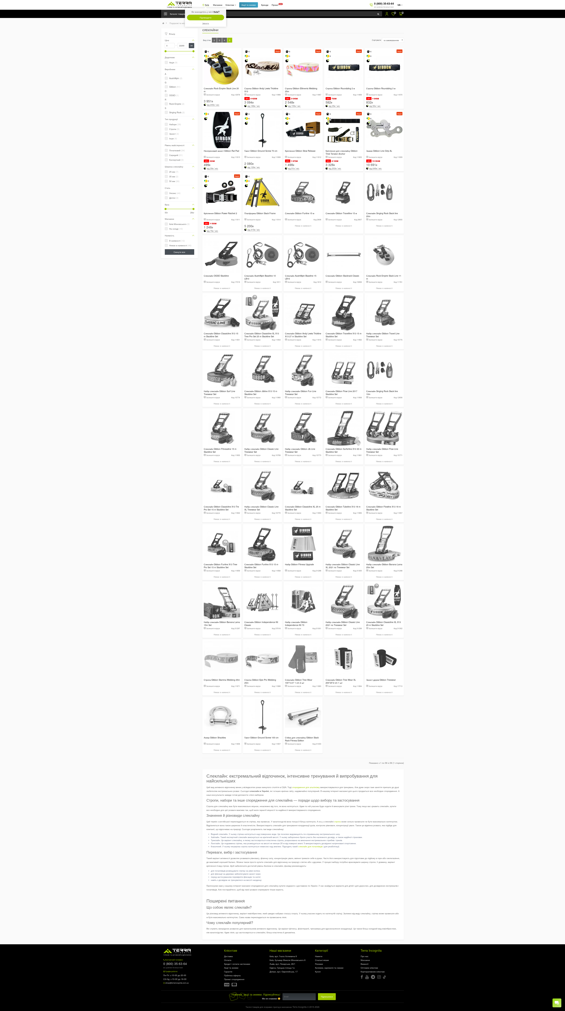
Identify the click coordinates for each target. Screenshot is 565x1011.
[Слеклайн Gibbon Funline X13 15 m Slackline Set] (262, 543)
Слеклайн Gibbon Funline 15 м (299, 213)
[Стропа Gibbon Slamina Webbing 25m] (222, 659)
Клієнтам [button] (230, 4)
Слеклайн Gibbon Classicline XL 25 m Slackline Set (303, 508)
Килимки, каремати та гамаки (329, 967)
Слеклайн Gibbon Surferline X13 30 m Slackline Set (344, 450)
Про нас (364, 956)
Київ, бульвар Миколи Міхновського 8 (287, 960)
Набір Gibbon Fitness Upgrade (299, 564)
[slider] (165, 51)
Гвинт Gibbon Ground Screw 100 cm (261, 737)
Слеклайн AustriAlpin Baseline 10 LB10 (260, 277)
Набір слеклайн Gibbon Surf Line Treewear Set (219, 393)
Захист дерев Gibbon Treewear (381, 679)
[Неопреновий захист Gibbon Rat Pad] (222, 130)
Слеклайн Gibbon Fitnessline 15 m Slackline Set (220, 450)
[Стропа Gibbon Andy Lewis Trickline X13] (262, 67)
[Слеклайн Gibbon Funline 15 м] (303, 192)
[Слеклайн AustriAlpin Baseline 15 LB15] (303, 255)
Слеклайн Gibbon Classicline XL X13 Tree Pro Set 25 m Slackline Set (261, 335)
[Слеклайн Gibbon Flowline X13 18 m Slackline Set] (384, 486)
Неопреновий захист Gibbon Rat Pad (221, 150)
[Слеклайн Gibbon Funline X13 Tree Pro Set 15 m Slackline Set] (222, 543)
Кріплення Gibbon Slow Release (300, 150)
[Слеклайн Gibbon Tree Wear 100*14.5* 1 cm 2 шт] (303, 659)
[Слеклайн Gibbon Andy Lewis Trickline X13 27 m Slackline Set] (303, 313)
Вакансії (364, 963)
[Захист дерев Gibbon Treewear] (384, 659)
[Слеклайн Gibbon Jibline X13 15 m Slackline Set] (262, 370)
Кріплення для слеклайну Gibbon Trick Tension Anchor (342, 152)
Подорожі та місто (178, 23)
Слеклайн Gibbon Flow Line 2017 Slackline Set (341, 393)
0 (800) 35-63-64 (384, 3)
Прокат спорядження (234, 979)
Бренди (264, 4)
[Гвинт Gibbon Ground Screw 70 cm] (262, 130)
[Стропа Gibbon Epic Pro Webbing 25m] (262, 659)
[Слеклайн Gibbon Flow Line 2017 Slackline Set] (344, 370)
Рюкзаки (319, 963)
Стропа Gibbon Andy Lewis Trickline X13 (261, 90)
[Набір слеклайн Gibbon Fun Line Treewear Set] (303, 370)
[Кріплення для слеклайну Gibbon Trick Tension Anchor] (344, 130)
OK (191, 45)
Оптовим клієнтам (369, 967)
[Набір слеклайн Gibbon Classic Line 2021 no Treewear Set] (344, 601)
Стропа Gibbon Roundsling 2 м (340, 88)
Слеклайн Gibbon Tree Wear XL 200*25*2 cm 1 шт (341, 681)
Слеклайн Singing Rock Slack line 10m (382, 393)
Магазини (217, 4)
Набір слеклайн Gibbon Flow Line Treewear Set (382, 450)
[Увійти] (387, 14)
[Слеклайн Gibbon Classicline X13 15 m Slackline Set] (222, 313)
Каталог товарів (177, 13)
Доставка (228, 956)
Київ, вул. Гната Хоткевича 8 (283, 956)
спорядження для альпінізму (306, 787)
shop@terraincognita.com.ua (177, 983)
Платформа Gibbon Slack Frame (260, 213)
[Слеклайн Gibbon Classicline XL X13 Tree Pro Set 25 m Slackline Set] (262, 313)
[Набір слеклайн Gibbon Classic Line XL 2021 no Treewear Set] (344, 543)
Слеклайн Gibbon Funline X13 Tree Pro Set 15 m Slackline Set (220, 566)
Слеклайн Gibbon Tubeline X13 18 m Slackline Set (343, 508)
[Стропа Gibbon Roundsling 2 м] (344, 67)
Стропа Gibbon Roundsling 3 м (381, 88)
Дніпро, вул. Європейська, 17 (284, 971)
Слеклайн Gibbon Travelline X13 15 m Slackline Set (344, 335)
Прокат (275, 4)
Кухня (318, 971)
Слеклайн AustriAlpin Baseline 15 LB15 (300, 277)
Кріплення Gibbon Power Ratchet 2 (220, 213)
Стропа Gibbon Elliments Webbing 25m (301, 90)
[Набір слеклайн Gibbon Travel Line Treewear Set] (384, 313)
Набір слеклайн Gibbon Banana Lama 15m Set (222, 623)
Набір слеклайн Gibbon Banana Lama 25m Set (384, 566)
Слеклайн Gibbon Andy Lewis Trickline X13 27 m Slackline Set (303, 335)
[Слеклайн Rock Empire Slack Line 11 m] (384, 255)
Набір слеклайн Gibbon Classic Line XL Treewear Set (261, 508)
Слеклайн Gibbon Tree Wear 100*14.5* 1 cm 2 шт (298, 681)
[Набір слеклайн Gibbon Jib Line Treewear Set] (303, 428)
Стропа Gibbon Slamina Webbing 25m (222, 679)
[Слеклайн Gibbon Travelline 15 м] (344, 192)
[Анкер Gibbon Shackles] (222, 717)
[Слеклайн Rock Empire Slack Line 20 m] (222, 67)
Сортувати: (376, 40)
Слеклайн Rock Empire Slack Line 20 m (221, 90)
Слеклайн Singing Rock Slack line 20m (382, 215)
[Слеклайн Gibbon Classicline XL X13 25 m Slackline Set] (384, 601)
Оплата (227, 960)
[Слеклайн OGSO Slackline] (222, 255)
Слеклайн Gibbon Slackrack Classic (342, 275)
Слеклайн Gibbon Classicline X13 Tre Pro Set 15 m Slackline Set (221, 508)
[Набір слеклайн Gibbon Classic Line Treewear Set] (262, 428)
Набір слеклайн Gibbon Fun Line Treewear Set (300, 393)
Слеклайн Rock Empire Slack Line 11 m (383, 277)
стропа (337, 821)
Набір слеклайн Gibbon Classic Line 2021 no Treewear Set (343, 623)
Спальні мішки (322, 960)
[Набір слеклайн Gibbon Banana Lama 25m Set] (384, 543)
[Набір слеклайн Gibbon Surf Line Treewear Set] (222, 370)
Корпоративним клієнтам (373, 971)
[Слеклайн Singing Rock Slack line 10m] (384, 370)
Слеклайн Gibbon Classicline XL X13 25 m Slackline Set (383, 623)
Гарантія (228, 971)
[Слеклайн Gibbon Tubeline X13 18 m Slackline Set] (344, 486)
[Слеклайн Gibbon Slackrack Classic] (344, 255)
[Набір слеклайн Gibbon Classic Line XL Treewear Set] (262, 486)
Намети (318, 956)
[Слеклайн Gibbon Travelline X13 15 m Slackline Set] (344, 313)
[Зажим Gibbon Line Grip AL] (384, 130)
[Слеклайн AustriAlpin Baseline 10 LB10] (262, 255)
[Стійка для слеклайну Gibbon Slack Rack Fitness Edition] (303, 717)
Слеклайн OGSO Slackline (216, 275)
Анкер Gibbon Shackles (215, 737)
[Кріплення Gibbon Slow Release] (303, 130)
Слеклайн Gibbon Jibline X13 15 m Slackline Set (260, 393)
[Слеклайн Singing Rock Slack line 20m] (384, 192)
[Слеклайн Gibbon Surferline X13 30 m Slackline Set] (344, 428)
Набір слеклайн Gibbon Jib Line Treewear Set (300, 450)
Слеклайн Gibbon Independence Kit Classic (261, 623)
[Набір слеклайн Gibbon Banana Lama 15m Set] (222, 601)
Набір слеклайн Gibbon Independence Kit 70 (296, 623)
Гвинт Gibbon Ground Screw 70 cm (260, 150)
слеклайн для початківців (310, 846)
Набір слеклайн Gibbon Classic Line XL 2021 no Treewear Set (343, 566)
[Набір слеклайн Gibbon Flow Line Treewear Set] (384, 428)
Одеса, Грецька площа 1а (282, 967)
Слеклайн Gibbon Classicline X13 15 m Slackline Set (221, 335)
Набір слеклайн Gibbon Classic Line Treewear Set (261, 450)
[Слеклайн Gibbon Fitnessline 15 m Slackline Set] (222, 428)
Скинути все (179, 252)
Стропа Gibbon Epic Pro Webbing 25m (260, 681)
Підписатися (327, 996)
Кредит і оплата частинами (237, 963)
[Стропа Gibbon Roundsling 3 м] (384, 67)
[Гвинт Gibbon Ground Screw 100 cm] (262, 717)
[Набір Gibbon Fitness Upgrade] (303, 543)
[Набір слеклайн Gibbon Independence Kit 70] (303, 601)
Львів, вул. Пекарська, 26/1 (282, 963)
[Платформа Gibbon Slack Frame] (262, 192)
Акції (248, 4)
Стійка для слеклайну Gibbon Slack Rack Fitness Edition (302, 739)
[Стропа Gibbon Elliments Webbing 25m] (303, 67)
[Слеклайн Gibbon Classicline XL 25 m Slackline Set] (303, 486)
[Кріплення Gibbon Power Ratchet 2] (222, 192)
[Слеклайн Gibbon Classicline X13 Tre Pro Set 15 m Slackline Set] (222, 486)
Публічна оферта (232, 975)
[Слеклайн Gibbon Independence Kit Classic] (262, 601)
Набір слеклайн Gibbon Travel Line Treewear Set (382, 335)
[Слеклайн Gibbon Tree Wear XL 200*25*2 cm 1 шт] (344, 659)
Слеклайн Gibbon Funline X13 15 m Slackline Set (261, 566)
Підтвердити (205, 17)
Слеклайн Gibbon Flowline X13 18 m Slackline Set (383, 508)
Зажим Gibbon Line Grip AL (379, 150)
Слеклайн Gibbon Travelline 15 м (341, 213)
